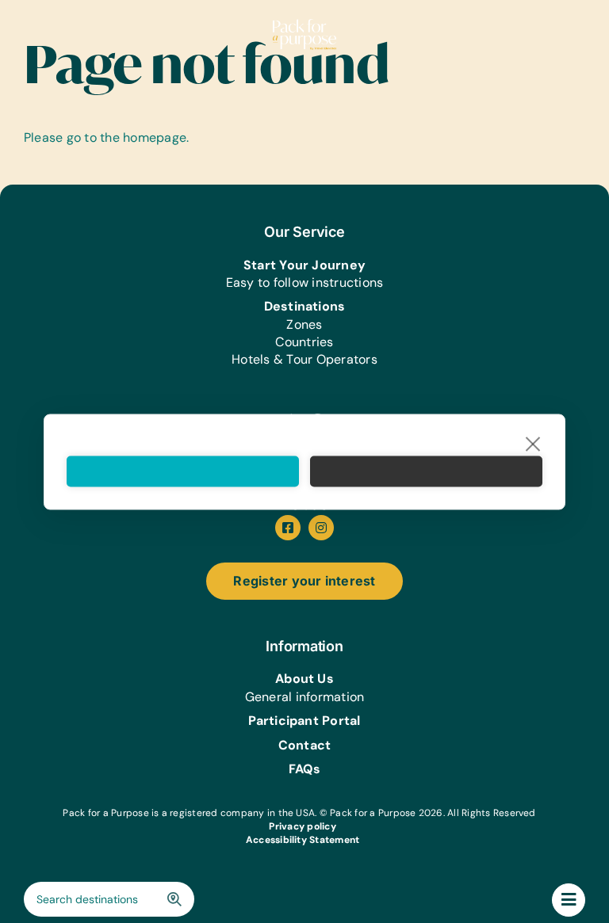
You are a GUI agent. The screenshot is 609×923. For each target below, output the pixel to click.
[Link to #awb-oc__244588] (568, 900)
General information (305, 696)
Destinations (305, 306)
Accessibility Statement (303, 839)
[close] (533, 443)
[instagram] (321, 527)
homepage (154, 137)
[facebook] (288, 527)
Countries (304, 342)
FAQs (305, 769)
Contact (304, 745)
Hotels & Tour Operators (304, 359)
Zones (304, 324)
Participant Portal (304, 720)
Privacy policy (302, 826)
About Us (304, 678)
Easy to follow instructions (304, 282)
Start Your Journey (304, 265)
